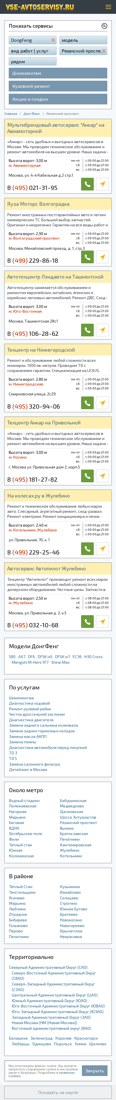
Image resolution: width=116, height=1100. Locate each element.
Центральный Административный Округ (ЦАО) (55, 994)
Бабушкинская (73, 800)
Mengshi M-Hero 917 (30, 662)
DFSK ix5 (45, 656)
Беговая (16, 822)
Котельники (71, 855)
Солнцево (69, 897)
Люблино (17, 908)
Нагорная (17, 811)
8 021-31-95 (32, 187)
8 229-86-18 (32, 260)
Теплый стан (20, 844)
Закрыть (95, 1070)
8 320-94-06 (33, 406)
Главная (10, 113)
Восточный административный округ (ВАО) (51, 1028)
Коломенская (21, 855)
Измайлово (70, 892)
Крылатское (71, 930)
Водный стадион (24, 800)
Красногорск (86, 1038)
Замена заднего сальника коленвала (43, 725)
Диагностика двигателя (31, 719)
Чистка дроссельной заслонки (37, 714)
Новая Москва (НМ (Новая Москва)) (44, 1022)
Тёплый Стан (20, 886)
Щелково (97, 1043)
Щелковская (71, 811)
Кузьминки (70, 886)
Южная (15, 850)
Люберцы (21, 1043)
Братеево (69, 914)
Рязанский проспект (78, 822)
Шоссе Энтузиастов (78, 817)
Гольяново (18, 925)
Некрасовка (71, 936)
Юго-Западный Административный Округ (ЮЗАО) (58, 1011)
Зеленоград (41, 1038)
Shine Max (60, 662)
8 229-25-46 (33, 552)
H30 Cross (93, 656)
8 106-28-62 (33, 333)
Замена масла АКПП (27, 736)
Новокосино (71, 919)
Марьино (17, 817)
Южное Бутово (73, 908)
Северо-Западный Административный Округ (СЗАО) (53, 986)
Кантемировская (75, 844)
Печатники (70, 839)
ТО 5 (13, 758)
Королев (63, 1038)
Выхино (67, 828)
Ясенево (16, 897)
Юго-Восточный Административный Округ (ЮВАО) (58, 1005)
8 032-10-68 (33, 625)
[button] (58, 1092)
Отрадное (18, 914)
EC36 (77, 656)
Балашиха (18, 1038)
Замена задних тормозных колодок (42, 730)
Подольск (63, 1043)
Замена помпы (22, 741)
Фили (14, 839)
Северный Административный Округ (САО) (48, 967)
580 (12, 656)
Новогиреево (72, 925)
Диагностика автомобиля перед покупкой (48, 747)
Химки (80, 1043)
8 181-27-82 (32, 479)
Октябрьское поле (25, 833)
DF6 (31, 656)
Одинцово (41, 1043)
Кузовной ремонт (31, 86)
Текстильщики (22, 892)
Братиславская (74, 833)
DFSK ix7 (62, 656)
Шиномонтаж (26, 73)
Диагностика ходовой (29, 703)
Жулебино (69, 850)
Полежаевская (22, 805)
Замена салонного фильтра (34, 764)
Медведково (72, 805)
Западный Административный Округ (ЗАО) (51, 1017)
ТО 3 (13, 752)
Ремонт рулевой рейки (30, 708)
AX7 (21, 656)
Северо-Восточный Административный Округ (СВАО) (54, 975)
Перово (16, 930)
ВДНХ (14, 828)
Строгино (68, 903)
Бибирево (18, 919)
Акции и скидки (30, 99)
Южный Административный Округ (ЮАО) (49, 1000)
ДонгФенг (31, 113)
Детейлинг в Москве (28, 769)
